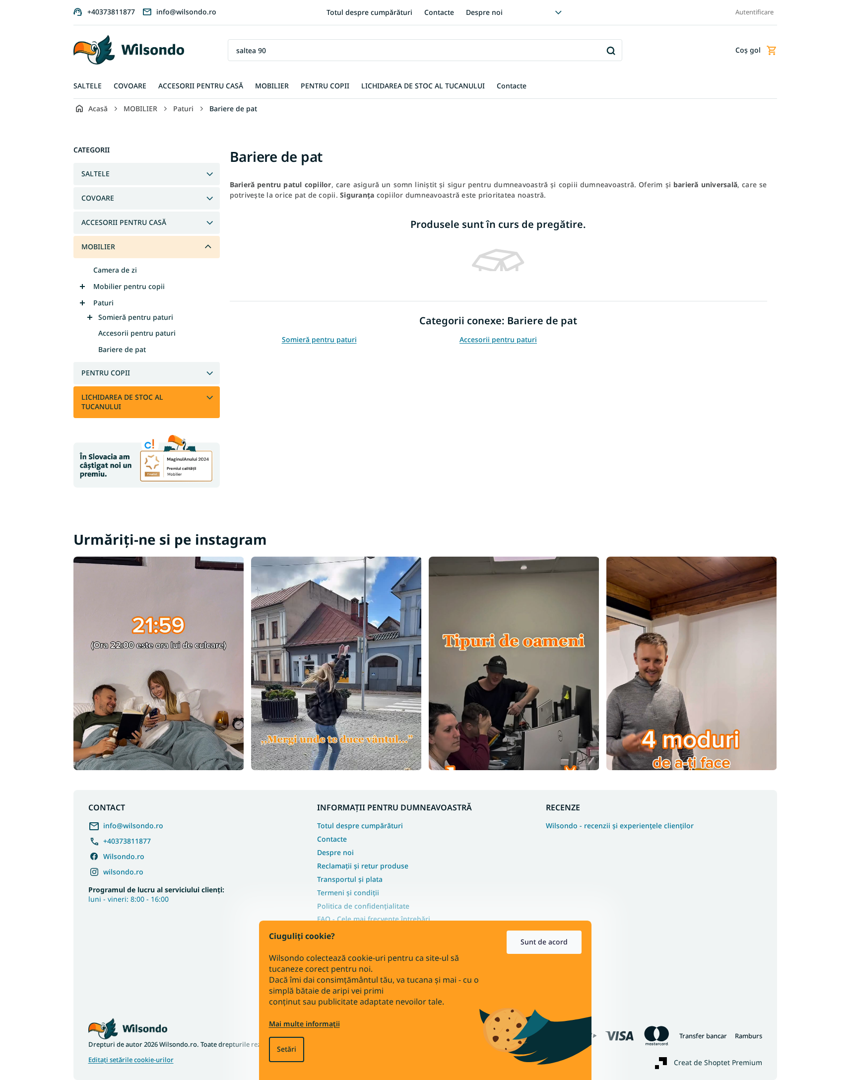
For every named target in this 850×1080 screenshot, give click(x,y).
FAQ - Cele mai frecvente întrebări (373, 919)
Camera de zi (115, 270)
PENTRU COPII (105, 372)
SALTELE (95, 173)
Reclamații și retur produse (362, 865)
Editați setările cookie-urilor (131, 1060)
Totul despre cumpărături (369, 12)
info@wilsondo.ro (133, 825)
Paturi (103, 302)
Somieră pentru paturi (135, 317)
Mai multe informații (304, 1023)
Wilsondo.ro (123, 856)
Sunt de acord (544, 941)
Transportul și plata (350, 879)
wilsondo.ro (123, 871)
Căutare (611, 50)
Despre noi (484, 12)
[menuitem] (87, 86)
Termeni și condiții (348, 892)
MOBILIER (98, 246)
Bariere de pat (122, 349)
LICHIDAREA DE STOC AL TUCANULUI (122, 401)
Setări (286, 1049)
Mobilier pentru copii (129, 286)
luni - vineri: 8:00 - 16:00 (156, 894)
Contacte (439, 12)
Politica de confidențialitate (363, 906)
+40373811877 (127, 841)
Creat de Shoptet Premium (718, 1062)
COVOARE (97, 198)
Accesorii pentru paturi (137, 333)
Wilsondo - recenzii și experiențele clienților (620, 825)
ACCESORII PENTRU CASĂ (123, 222)
